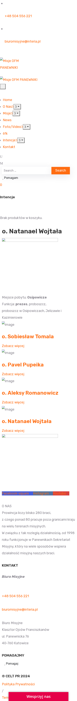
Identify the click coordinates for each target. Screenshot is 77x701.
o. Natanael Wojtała (27, 421)
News (7, 120)
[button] (1, 205)
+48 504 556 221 (18, 16)
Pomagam (10, 178)
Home (7, 100)
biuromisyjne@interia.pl (23, 41)
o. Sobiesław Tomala (28, 336)
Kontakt (9, 147)
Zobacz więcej (13, 346)
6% (5, 133)
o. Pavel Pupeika (23, 365)
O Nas (7, 107)
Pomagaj (11, 663)
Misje (7, 113)
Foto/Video (12, 127)
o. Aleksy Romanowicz (30, 393)
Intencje (9, 140)
